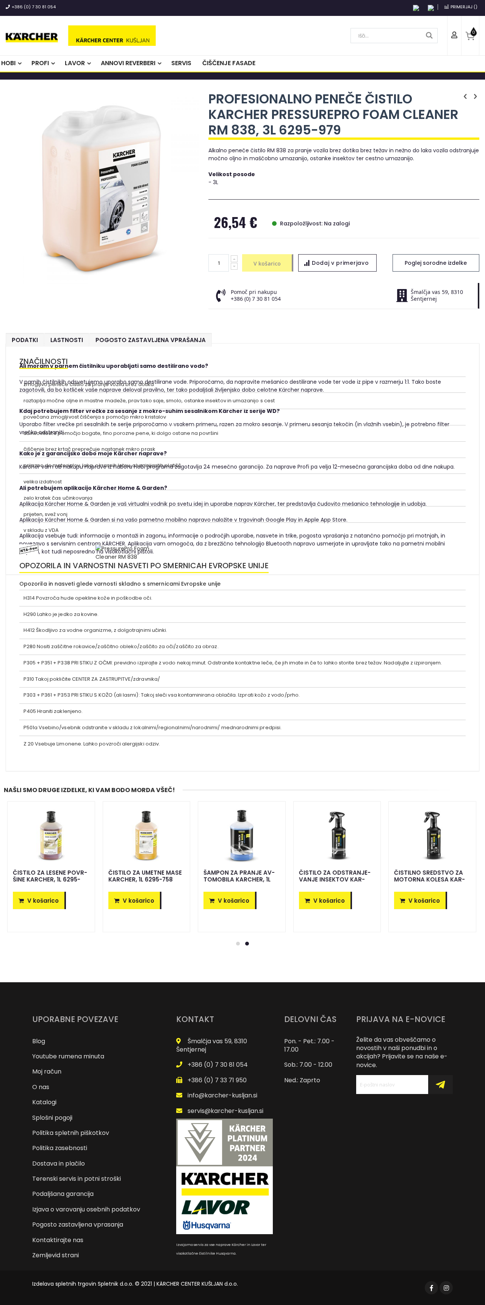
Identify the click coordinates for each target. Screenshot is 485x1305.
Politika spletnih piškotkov (70, 1132)
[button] (337, 263)
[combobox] (394, 35)
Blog (38, 1041)
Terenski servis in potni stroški (76, 1178)
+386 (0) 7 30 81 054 (34, 7)
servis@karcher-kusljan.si (225, 1111)
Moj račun (46, 1071)
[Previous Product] (465, 96)
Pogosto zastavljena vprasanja (77, 1224)
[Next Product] (475, 96)
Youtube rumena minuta (68, 1056)
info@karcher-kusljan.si (222, 1095)
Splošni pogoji (52, 1117)
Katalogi (44, 1102)
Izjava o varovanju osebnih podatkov (86, 1209)
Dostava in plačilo (58, 1163)
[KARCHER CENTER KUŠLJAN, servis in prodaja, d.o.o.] (81, 35)
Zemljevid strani (55, 1255)
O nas (40, 1087)
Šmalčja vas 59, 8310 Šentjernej (211, 1045)
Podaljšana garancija (63, 1193)
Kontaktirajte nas (57, 1240)
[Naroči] (440, 1084)
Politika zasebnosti (59, 1148)
